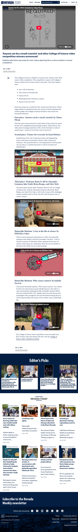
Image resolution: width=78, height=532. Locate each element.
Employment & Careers (70, 525)
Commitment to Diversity (70, 516)
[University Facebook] (37, 511)
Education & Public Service (50, 446)
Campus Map (55, 522)
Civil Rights (74, 522)
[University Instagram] (57, 511)
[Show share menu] (8, 78)
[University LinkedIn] (62, 511)
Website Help (55, 519)
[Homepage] (10, 2)
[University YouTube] (42, 511)
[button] (65, 2)
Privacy (57, 516)
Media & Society (33, 446)
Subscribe (37, 2)
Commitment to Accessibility (69, 519)
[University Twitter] (32, 511)
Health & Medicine (14, 405)
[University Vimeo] (47, 511)
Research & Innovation (13, 446)
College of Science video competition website (36, 337)
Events (31, 2)
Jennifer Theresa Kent (9, 71)
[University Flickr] (52, 511)
